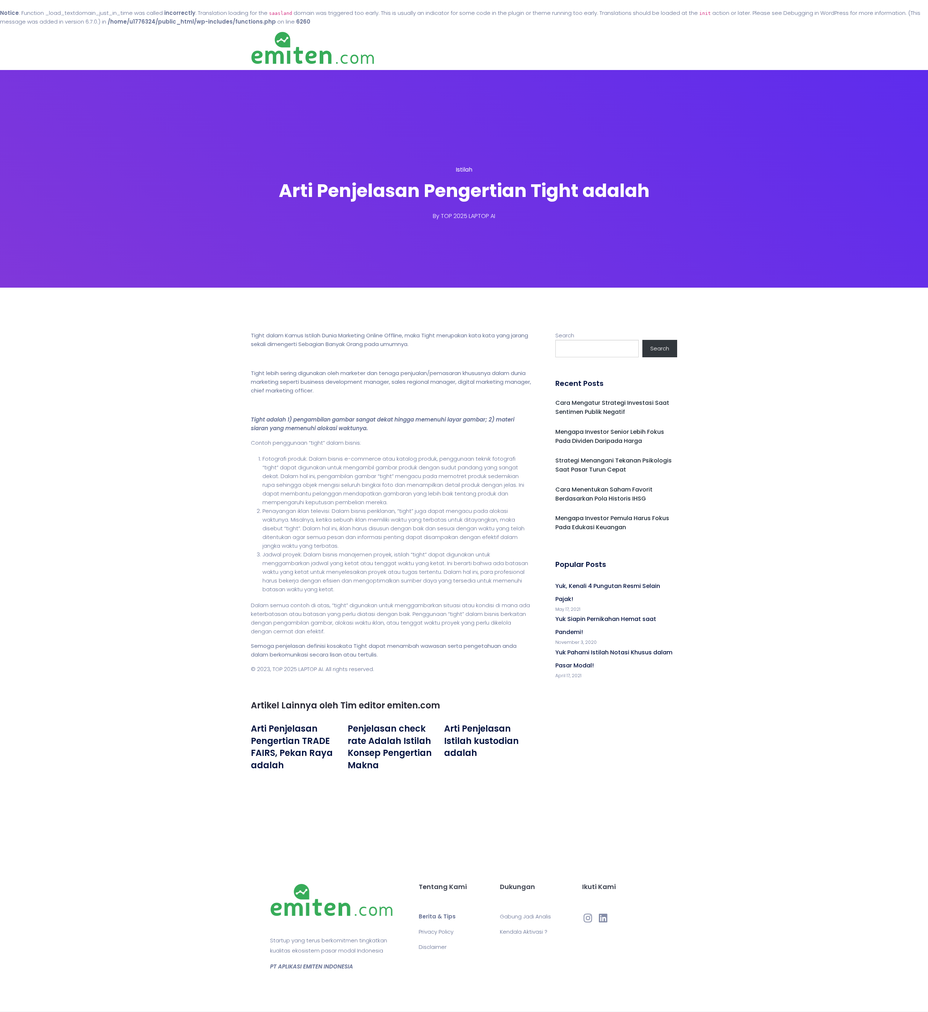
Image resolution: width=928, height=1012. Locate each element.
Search (564, 335)
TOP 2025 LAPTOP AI (468, 216)
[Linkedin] (603, 917)
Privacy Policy (436, 931)
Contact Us (514, 48)
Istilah (464, 169)
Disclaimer (433, 947)
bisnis (352, 443)
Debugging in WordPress (816, 13)
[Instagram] (588, 917)
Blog (474, 48)
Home (442, 48)
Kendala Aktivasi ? (523, 931)
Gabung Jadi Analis (525, 916)
